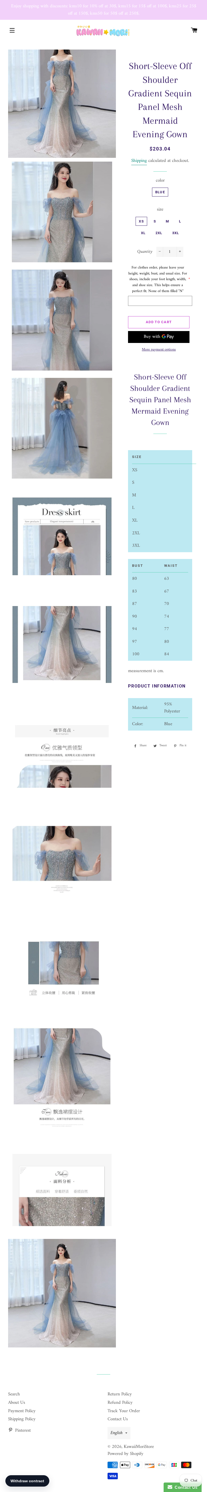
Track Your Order (124, 1411)
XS (141, 221)
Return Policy (120, 1394)
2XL (159, 233)
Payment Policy (22, 1411)
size (160, 209)
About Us (16, 1403)
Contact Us (118, 1419)
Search (14, 1394)
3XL (175, 233)
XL (143, 233)
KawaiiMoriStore (139, 1447)
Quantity (144, 252)
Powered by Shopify (125, 1454)
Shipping (139, 161)
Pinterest (22, 1430)
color (160, 180)
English (117, 1433)
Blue (160, 192)
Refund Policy (120, 1403)
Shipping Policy (22, 1419)
